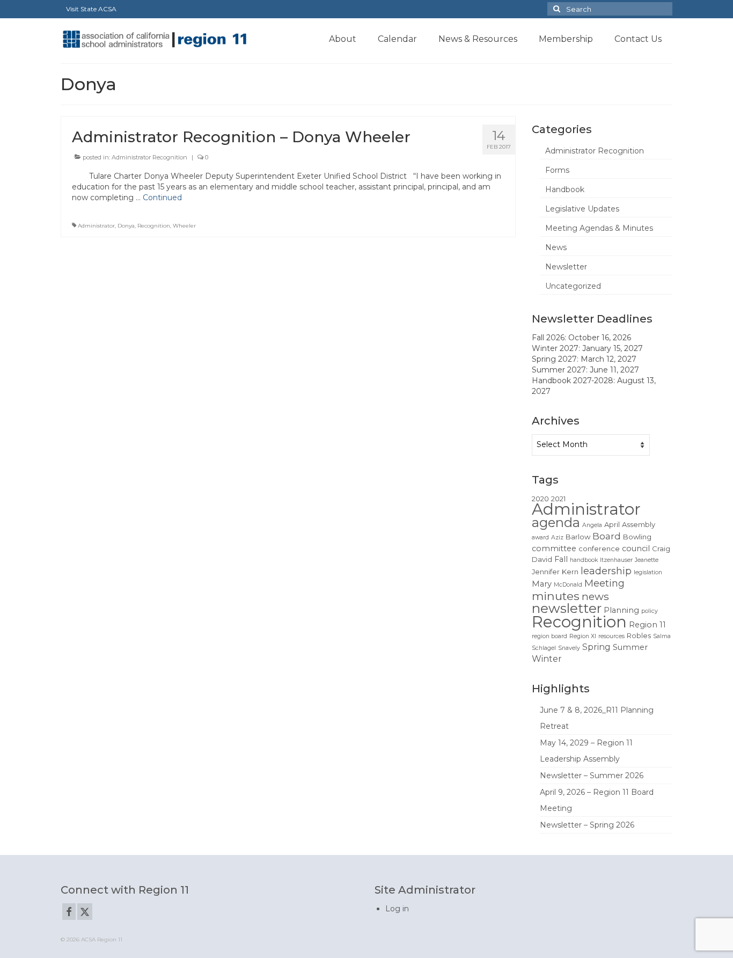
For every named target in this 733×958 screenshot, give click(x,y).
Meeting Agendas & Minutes (599, 228)
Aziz (557, 537)
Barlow (578, 536)
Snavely (569, 648)
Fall (561, 559)
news (595, 596)
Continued (162, 197)
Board (606, 536)
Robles (639, 635)
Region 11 (647, 625)
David (542, 559)
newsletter (567, 608)
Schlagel (544, 648)
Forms (557, 170)
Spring (596, 647)
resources (611, 636)
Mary (542, 584)
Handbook (564, 189)
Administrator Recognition (149, 157)
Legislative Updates (582, 209)
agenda (556, 522)
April (612, 524)
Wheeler (184, 225)
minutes (556, 596)
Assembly (638, 524)
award (540, 537)
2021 (558, 498)
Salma (662, 636)
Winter (547, 659)
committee (554, 548)
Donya (126, 225)
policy (649, 611)
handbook (584, 560)
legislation (648, 572)
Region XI (582, 636)
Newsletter (566, 267)
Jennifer (546, 571)
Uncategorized (573, 286)
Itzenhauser (616, 560)
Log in (397, 908)
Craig (661, 548)
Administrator (96, 225)
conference (599, 548)
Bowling (637, 536)
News (556, 247)
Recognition (153, 225)
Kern (570, 571)
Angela (592, 525)
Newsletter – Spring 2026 (587, 825)
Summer (630, 647)
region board (549, 636)
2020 (540, 498)
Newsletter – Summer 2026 (591, 775)
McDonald (568, 584)
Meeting (604, 583)
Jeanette (646, 560)
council (636, 548)
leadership (606, 570)
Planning (621, 610)
